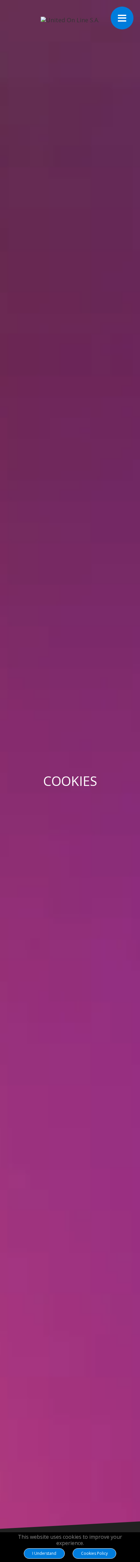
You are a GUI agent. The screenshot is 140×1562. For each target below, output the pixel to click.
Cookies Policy (94, 1553)
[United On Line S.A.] (70, 20)
